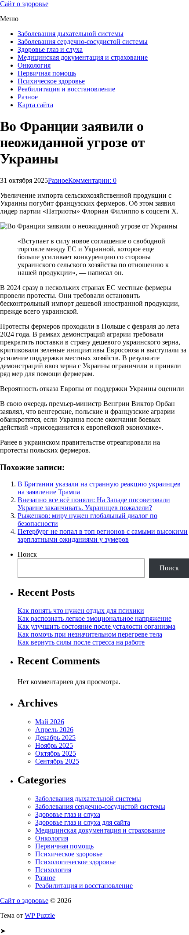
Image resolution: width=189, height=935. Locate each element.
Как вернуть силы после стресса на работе (81, 642)
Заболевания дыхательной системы (71, 33)
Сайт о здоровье (24, 3)
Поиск (27, 554)
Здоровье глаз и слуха (50, 49)
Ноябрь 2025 (54, 745)
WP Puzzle (40, 915)
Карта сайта (35, 105)
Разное (28, 97)
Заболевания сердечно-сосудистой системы (83, 41)
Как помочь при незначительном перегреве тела (90, 634)
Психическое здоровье (51, 81)
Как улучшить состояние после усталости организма (96, 626)
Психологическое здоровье (75, 862)
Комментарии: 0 (92, 180)
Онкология (34, 65)
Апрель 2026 (54, 729)
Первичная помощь (47, 73)
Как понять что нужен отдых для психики (81, 610)
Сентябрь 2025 (57, 761)
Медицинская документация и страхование (83, 57)
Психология (53, 869)
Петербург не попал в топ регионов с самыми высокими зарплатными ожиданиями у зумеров (103, 535)
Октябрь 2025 (55, 753)
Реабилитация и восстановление (66, 89)
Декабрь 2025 (55, 737)
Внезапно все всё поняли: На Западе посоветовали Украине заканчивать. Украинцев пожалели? (94, 503)
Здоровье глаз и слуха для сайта (82, 822)
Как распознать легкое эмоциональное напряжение (94, 618)
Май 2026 (49, 721)
